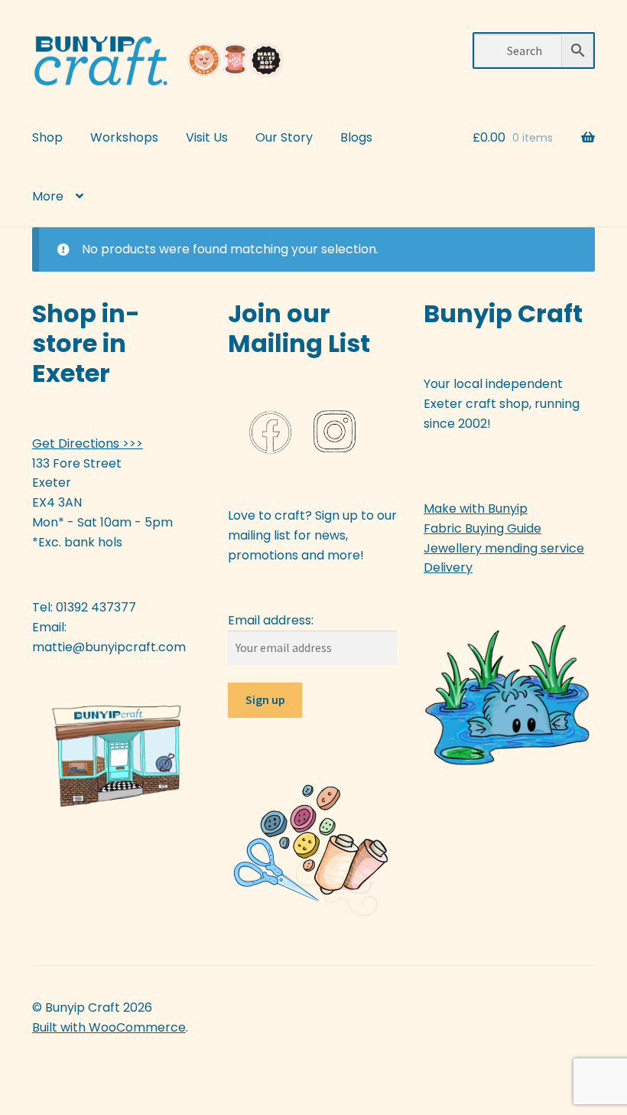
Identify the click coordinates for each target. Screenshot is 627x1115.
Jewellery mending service (504, 548)
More (47, 196)
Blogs (356, 137)
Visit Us (207, 137)
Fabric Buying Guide (482, 528)
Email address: (271, 620)
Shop (47, 137)
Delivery (448, 567)
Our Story (284, 137)
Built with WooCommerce (109, 1027)
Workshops (124, 137)
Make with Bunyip (476, 508)
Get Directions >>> (87, 443)
